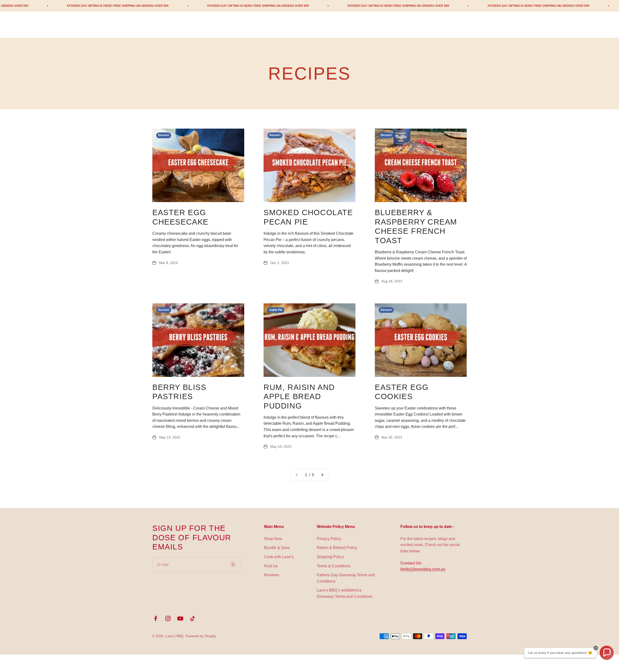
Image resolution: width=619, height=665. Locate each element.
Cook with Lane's (279, 557)
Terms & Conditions (333, 566)
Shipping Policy (330, 557)
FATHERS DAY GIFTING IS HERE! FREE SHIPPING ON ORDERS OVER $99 (74, 5)
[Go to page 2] (322, 475)
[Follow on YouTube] (180, 618)
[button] (607, 653)
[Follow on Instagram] (168, 618)
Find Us (271, 566)
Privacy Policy (329, 539)
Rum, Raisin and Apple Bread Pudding (299, 396)
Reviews (271, 575)
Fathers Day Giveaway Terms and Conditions (346, 578)
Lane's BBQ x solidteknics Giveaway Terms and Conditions (344, 593)
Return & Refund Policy (337, 548)
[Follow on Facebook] (155, 618)
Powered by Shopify (200, 636)
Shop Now (273, 539)
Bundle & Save (277, 548)
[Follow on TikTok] (192, 618)
